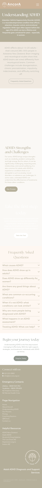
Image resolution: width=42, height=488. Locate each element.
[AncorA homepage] (18, 4)
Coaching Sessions (9, 416)
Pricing (5, 414)
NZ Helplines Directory (10, 391)
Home (4, 405)
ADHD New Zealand (9, 432)
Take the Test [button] (21, 235)
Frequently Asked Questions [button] (21, 81)
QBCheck (5, 419)
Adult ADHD (6, 435)
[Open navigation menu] (37, 4)
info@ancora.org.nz (11, 376)
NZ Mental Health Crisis (11, 393)
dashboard (22, 480)
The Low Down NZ (9, 439)
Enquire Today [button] (21, 358)
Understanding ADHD (10, 409)
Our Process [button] (11, 189)
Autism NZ (6, 444)
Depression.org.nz (9, 442)
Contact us (6, 421)
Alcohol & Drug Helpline (11, 437)
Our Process (6, 412)
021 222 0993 (9, 373)
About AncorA (7, 407)
